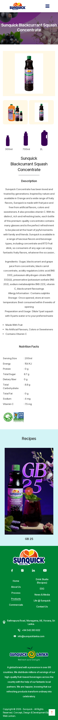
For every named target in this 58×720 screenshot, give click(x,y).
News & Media (42, 594)
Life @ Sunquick (42, 600)
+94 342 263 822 (31, 630)
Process (15, 592)
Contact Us (42, 606)
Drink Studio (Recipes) (42, 581)
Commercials (16, 604)
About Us (16, 586)
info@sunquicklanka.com (31, 636)
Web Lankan (9, 716)
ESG (42, 588)
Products (16, 598)
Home (16, 580)
